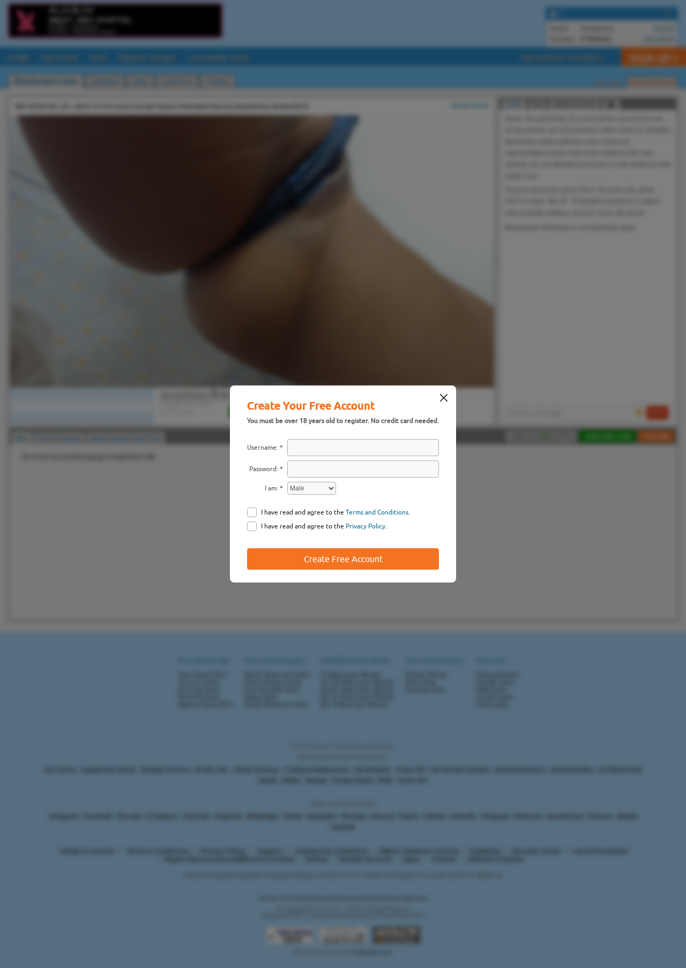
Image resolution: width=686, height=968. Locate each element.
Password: (263, 469)
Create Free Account (343, 559)
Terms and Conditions (377, 512)
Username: (262, 447)
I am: (271, 488)
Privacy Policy (365, 526)
